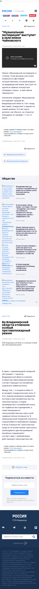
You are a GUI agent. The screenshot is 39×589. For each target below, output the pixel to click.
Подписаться (19, 492)
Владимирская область (16, 154)
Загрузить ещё (21, 467)
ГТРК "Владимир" (15, 131)
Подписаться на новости (19, 478)
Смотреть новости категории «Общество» (14, 302)
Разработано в (18, 543)
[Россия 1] (6, 16)
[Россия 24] (15, 16)
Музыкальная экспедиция (17, 161)
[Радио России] (23, 16)
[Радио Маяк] (32, 17)
